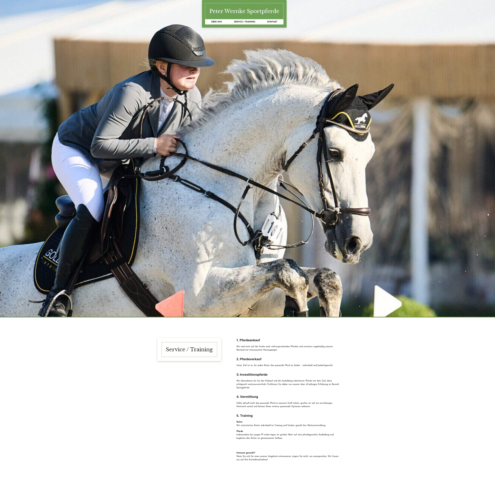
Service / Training (244, 22)
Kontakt (272, 22)
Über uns (216, 22)
